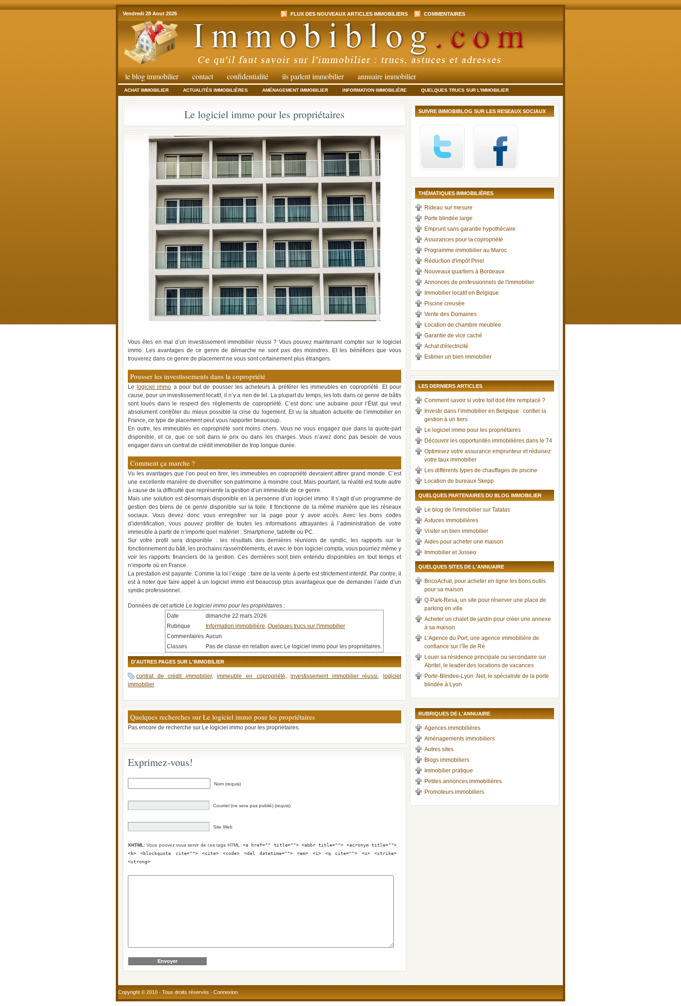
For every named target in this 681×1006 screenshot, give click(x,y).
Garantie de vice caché (453, 335)
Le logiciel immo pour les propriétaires (472, 430)
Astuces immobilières (451, 520)
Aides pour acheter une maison (463, 541)
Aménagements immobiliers (459, 738)
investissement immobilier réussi (334, 676)
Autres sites (439, 749)
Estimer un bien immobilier (458, 357)
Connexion (226, 992)
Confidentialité (247, 76)
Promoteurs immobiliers (454, 792)
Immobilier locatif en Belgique (461, 293)
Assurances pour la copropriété (463, 239)
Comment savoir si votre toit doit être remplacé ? (484, 400)
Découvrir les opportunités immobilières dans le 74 (488, 440)
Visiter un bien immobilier (456, 531)
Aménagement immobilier (295, 90)
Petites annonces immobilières (463, 781)
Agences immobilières (452, 728)
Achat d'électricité (446, 346)
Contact (202, 76)
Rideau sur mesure (448, 207)
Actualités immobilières (215, 90)
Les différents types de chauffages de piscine (480, 470)
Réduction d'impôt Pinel (454, 261)
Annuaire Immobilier (387, 76)
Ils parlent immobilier (313, 76)
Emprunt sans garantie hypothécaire (470, 229)
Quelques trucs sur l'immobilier (465, 90)
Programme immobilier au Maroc (465, 250)
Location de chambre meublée (462, 325)
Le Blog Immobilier (151, 76)
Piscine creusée (444, 303)
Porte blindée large (448, 218)
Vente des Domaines (450, 314)
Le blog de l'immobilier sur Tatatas (467, 509)
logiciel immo (154, 387)
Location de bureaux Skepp (459, 481)
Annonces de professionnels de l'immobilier (479, 282)
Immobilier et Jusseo (450, 552)
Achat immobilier (146, 90)
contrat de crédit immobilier (174, 676)
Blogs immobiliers (446, 760)
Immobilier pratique (448, 770)
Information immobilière (374, 90)
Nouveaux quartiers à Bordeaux (464, 271)
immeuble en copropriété (251, 676)
